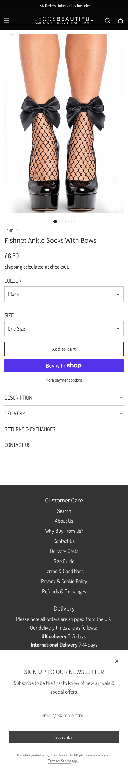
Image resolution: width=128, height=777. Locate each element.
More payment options (64, 380)
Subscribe (64, 737)
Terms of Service (59, 761)
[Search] (107, 20)
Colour (12, 280)
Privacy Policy (97, 755)
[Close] (117, 661)
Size (9, 315)
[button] (55, 221)
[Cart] (120, 20)
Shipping (13, 266)
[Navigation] (6, 20)
